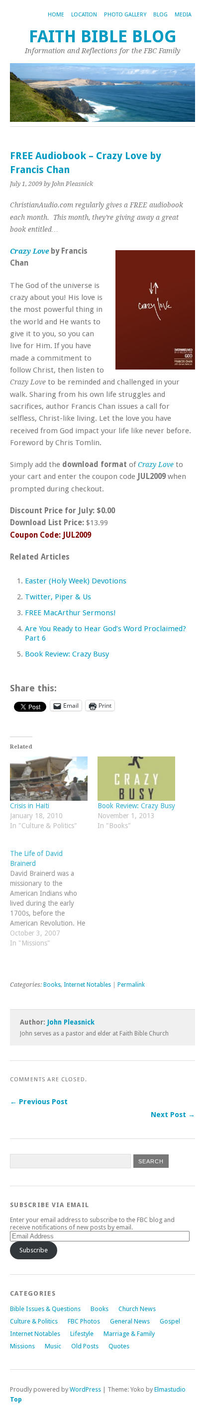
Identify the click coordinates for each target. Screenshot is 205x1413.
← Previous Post (39, 1102)
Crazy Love (29, 251)
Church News (137, 1309)
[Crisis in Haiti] (49, 778)
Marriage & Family (129, 1333)
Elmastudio (170, 1389)
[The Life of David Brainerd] (54, 903)
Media (183, 14)
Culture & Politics (34, 1321)
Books (52, 984)
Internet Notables (87, 984)
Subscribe (33, 1250)
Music (53, 1346)
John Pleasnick (71, 1022)
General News (130, 1321)
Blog (160, 14)
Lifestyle (82, 1333)
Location (84, 14)
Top (16, 1399)
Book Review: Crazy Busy (67, 654)
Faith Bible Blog (103, 36)
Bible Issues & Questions (45, 1309)
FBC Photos (84, 1321)
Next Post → (173, 1115)
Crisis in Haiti (29, 806)
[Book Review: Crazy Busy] (136, 778)
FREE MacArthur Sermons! (70, 612)
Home (56, 14)
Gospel (170, 1321)
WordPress (85, 1389)
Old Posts (85, 1346)
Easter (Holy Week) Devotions (75, 580)
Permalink (131, 984)
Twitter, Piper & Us (58, 596)
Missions (22, 1346)
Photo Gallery (125, 14)
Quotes (118, 1346)
